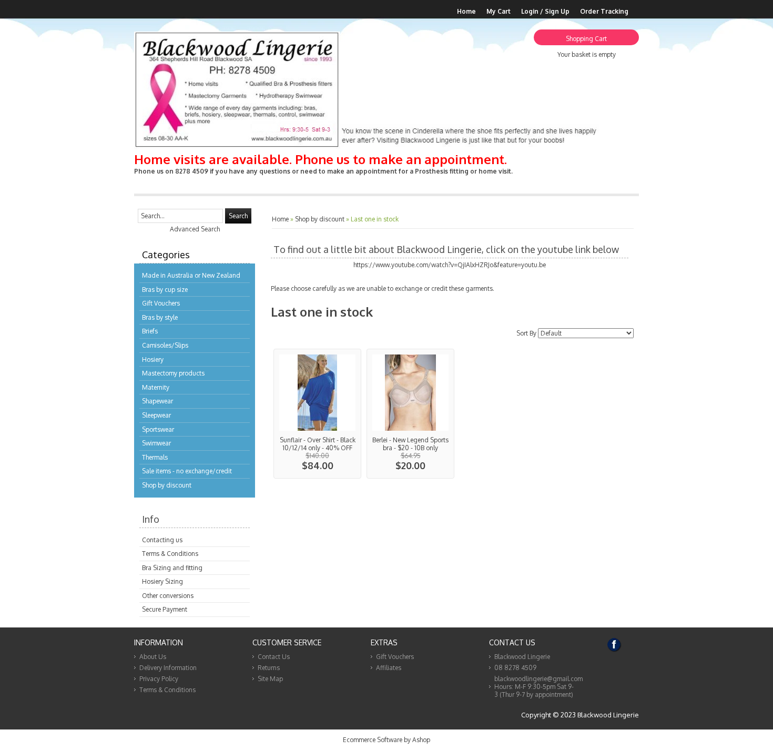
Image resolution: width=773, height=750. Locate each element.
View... (317, 413)
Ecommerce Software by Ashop (386, 740)
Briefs (150, 331)
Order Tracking (604, 11)
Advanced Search (195, 229)
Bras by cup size (165, 289)
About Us (152, 657)
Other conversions (168, 596)
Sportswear (158, 429)
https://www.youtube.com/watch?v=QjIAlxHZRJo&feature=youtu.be (449, 265)
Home (466, 11)
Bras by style (160, 317)
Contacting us (162, 540)
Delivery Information (168, 668)
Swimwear (156, 443)
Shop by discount (166, 485)
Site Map (270, 679)
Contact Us (274, 657)
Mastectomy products (173, 373)
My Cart (498, 11)
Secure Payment (164, 609)
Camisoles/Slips (165, 345)
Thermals (155, 457)
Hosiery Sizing (162, 581)
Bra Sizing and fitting (172, 568)
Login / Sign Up (545, 11)
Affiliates (388, 668)
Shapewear (157, 401)
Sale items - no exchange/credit (187, 471)
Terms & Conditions (170, 554)
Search (238, 216)
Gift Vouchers (161, 303)
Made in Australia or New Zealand (191, 275)
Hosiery (153, 359)
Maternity (155, 387)
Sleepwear (156, 415)
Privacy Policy (158, 679)
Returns (269, 668)
